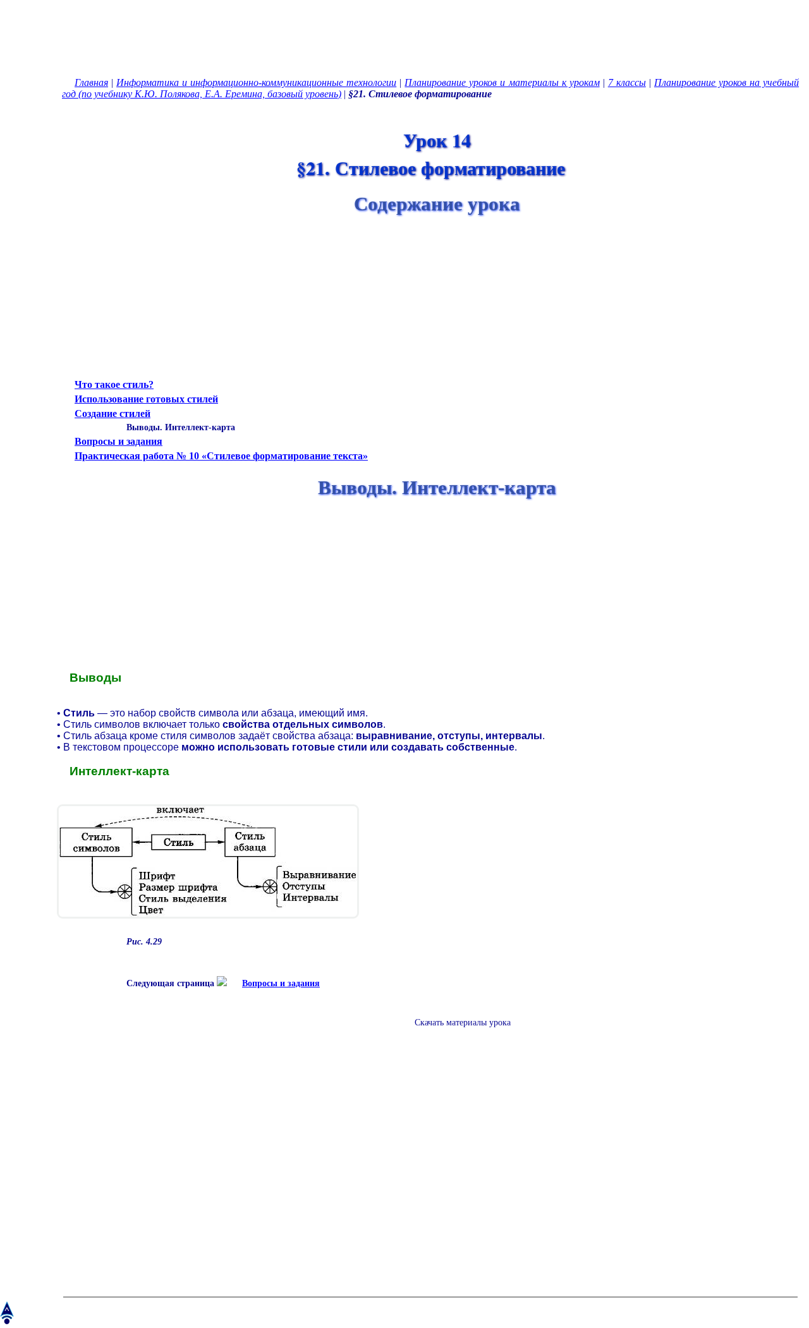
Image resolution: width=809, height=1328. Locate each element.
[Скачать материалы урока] (456, 1032)
